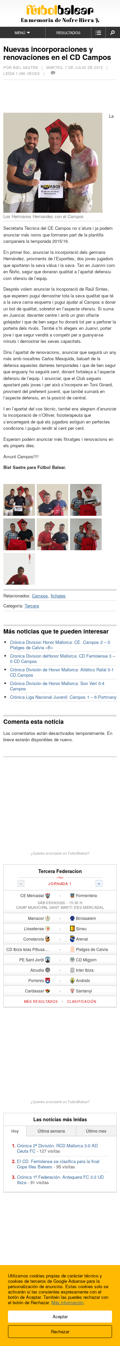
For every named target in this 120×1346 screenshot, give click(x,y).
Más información (67, 1302)
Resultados (68, 32)
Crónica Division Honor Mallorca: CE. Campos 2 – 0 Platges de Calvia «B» (60, 645)
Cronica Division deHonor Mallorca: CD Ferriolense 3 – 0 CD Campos (62, 658)
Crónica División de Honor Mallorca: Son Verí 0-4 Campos (57, 686)
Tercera (32, 605)
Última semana (51, 1131)
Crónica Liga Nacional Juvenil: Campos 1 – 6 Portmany (63, 697)
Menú (20, 32)
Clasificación (81, 1001)
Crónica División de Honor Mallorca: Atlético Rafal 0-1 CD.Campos (62, 672)
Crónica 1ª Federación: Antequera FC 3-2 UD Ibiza (60, 1179)
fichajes (58, 595)
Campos (40, 595)
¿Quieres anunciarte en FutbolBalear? (60, 853)
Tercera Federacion (60, 871)
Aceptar (60, 1316)
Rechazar (60, 1331)
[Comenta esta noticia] (52, 73)
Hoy (15, 1131)
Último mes (96, 1131)
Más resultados (41, 1001)
